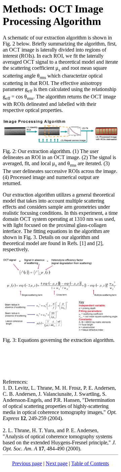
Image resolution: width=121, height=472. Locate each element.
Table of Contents (90, 463)
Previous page (27, 463)
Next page (57, 463)
